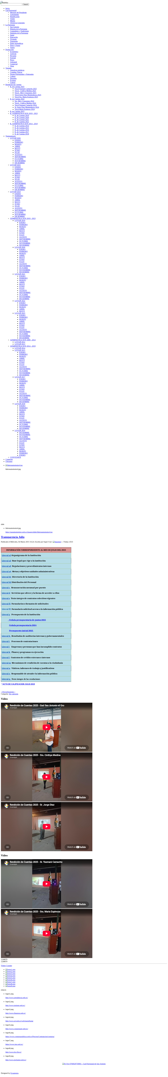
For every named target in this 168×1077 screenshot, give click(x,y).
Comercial (13, 64)
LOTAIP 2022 (20, 301)
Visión (12, 19)
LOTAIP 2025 (15, 165)
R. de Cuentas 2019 (22, 115)
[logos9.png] (10, 986)
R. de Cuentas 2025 (17, 87)
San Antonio (14, 27)
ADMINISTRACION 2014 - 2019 (23, 346)
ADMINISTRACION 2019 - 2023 (23, 218)
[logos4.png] (10, 976)
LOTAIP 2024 (15, 192)
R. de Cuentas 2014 (22, 126)
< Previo (4, 692)
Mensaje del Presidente (18, 12)
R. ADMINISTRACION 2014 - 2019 (24, 124)
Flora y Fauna (15, 45)
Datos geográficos (16, 43)
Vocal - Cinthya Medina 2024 (25, 103)
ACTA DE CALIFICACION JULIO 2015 (18, 684)
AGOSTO (18, 155)
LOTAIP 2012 (20, 342)
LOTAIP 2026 (15, 138)
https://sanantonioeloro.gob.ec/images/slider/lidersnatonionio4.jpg (28, 532)
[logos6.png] (10, 980)
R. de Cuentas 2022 (22, 122)
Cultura (12, 76)
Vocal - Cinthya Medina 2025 (25, 91)
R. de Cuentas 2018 (22, 134)
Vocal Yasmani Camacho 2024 (26, 105)
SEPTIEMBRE (20, 157)
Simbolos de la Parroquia (19, 33)
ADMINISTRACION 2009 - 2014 (23, 340)
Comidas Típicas (16, 72)
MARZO (18, 144)
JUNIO (17, 150)
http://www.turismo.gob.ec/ (15, 1005)
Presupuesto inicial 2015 (21, 630)
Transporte (14, 41)
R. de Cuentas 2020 (22, 118)
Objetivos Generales (17, 23)
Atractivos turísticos (17, 70)
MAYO (17, 148)
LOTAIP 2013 (20, 344)
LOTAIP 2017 (20, 377)
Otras (12, 66)
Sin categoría (13, 694)
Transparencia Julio (12, 536)
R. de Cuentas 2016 (22, 130)
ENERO (18, 140)
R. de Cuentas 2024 (17, 99)
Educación (14, 37)
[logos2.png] (10, 972)
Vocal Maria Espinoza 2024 (25, 109)
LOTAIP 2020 (20, 247)
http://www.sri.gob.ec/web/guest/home (19, 1021)
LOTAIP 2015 (20, 350)
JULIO (17, 153)
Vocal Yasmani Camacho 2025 (26, 89)
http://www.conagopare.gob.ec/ (16, 1029)
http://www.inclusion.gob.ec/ (15, 1060)
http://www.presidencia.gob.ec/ (16, 998)
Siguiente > (11, 692)
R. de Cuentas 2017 (22, 132)
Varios (12, 48)
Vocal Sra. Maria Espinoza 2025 (26, 97)
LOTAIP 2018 (20, 404)
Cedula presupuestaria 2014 (23, 625)
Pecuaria (13, 56)
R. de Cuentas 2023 (17, 111)
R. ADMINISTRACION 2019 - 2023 (24, 113)
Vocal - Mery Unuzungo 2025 (25, 93)
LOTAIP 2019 (20, 220)
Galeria (12, 83)
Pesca (12, 60)
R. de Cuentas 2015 (22, 128)
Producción (9, 50)
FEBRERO (19, 142)
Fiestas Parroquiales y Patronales (22, 74)
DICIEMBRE (20, 163)
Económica (14, 52)
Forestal (13, 58)
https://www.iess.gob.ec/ (14, 1044)
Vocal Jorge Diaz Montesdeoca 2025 (28, 95)
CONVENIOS (15, 457)
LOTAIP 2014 (20, 348)
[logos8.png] (10, 984)
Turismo (8, 68)
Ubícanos (8, 461)
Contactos (9, 459)
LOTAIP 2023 (20, 313)
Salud (12, 35)
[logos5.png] (10, 978)
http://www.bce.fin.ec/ (13, 1052)
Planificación (14, 17)
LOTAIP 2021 (20, 274)
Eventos (13, 80)
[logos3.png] (10, 974)
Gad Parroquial (10, 10)
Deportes (13, 78)
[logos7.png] (10, 982)
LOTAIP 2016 (20, 430)
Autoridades (14, 15)
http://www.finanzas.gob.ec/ (15, 1013)
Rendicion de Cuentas (13, 85)
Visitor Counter (6, 966)
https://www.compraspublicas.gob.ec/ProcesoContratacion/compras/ (29, 1037)
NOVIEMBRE (20, 161)
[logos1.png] (10, 970)
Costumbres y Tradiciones (19, 31)
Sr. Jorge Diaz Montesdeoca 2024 (27, 107)
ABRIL (17, 146)
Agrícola (13, 54)
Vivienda (13, 39)
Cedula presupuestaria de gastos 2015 (27, 620)
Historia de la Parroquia (18, 29)
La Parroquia (10, 25)
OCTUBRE (19, 159)
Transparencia (10, 136)
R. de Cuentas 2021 (22, 120)
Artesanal (13, 62)
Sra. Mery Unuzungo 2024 (24, 101)
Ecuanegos (14, 1073)
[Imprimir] (57, 542)
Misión (12, 21)
